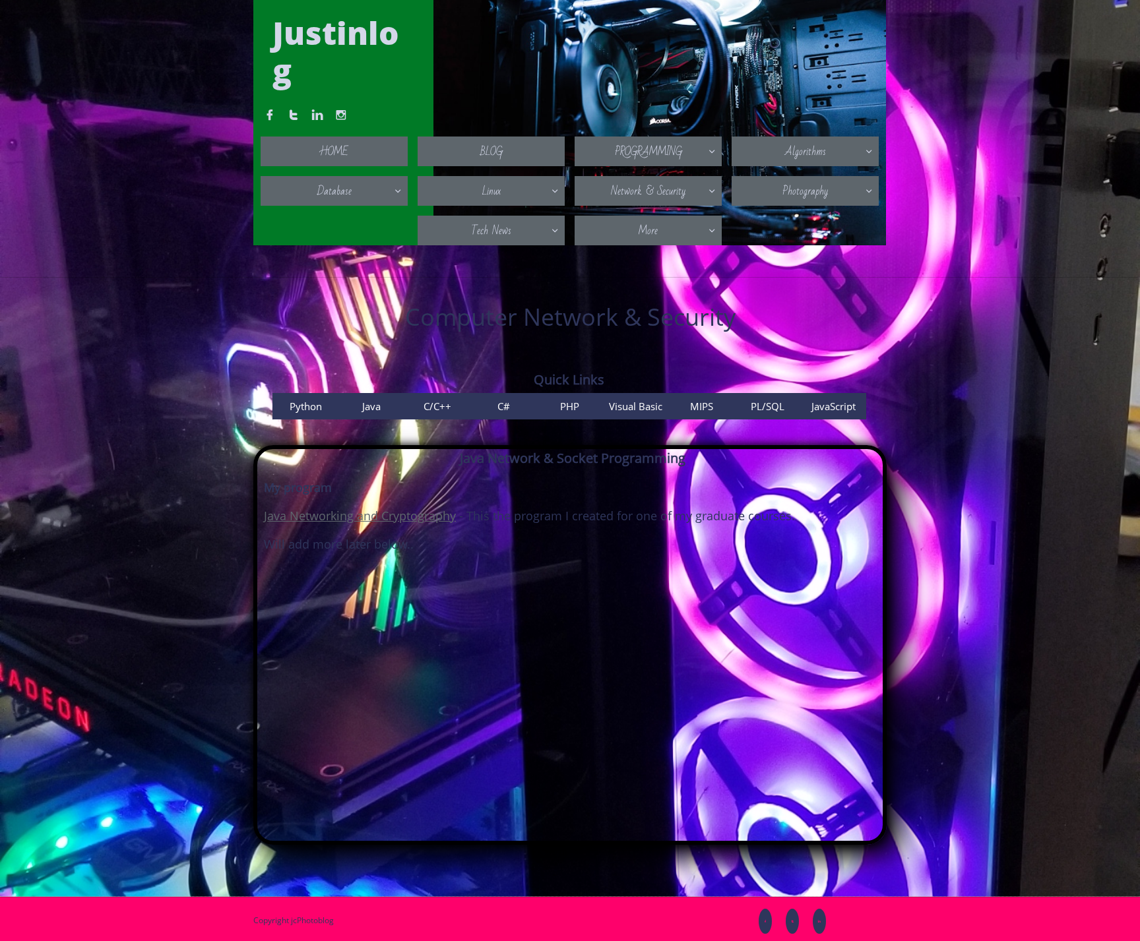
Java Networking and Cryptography (360, 516)
